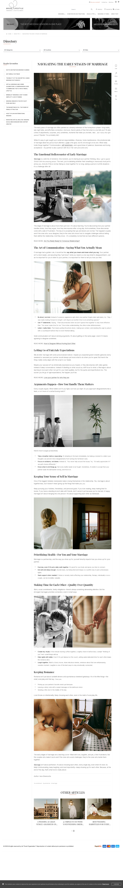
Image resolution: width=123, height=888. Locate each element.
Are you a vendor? (95, 2)
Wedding (61, 14)
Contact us (104, 2)
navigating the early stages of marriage (34, 34)
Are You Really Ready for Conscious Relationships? (62, 241)
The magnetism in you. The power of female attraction (17, 108)
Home (9, 34)
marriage (54, 783)
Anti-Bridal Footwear (13, 74)
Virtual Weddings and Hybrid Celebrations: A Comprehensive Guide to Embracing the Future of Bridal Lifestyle (17, 87)
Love (67, 143)
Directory (114, 14)
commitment (38, 783)
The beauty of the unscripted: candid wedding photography (18, 79)
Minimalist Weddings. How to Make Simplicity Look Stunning (16, 96)
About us (111, 2)
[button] (71, 831)
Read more (105, 884)
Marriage (37, 159)
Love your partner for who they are (56, 378)
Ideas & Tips (91, 14)
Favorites (109, 9)
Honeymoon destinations (76, 14)
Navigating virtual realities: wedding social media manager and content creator (17, 122)
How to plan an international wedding (15, 114)
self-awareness (67, 145)
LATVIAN (117, 9)
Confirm (116, 884)
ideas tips (17, 34)
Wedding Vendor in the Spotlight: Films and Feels (16, 102)
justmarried (47, 783)
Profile (100, 9)
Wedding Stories (103, 14)
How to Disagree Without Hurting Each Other (59, 344)
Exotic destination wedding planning (17, 70)
